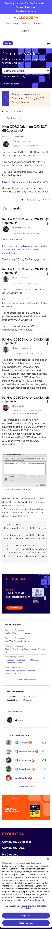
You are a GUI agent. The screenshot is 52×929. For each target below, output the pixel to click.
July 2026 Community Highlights (18, 633)
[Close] (48, 859)
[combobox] (26, 76)
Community (11, 23)
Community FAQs (13, 847)
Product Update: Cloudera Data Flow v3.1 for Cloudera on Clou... (23, 672)
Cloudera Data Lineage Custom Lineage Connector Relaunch (26, 650)
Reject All (26, 915)
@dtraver (30, 381)
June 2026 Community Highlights (18, 641)
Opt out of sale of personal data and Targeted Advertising (26, 907)
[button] (47, 222)
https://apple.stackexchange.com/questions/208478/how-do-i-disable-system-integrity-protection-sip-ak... (24, 249)
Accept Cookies (26, 923)
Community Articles (13, 111)
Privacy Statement (36, 900)
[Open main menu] (49, 43)
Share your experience (24, 94)
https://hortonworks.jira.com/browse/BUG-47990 (25, 182)
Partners (38, 23)
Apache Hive (19, 136)
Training (26, 23)
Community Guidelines (16, 841)
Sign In (8, 43)
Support (26, 30)
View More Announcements (26, 680)
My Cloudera (10, 854)
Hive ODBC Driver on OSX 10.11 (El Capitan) (24, 128)
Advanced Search (10, 83)
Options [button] (11, 118)
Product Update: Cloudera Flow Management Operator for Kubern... (23, 661)
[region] (26, 892)
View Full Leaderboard (26, 786)
